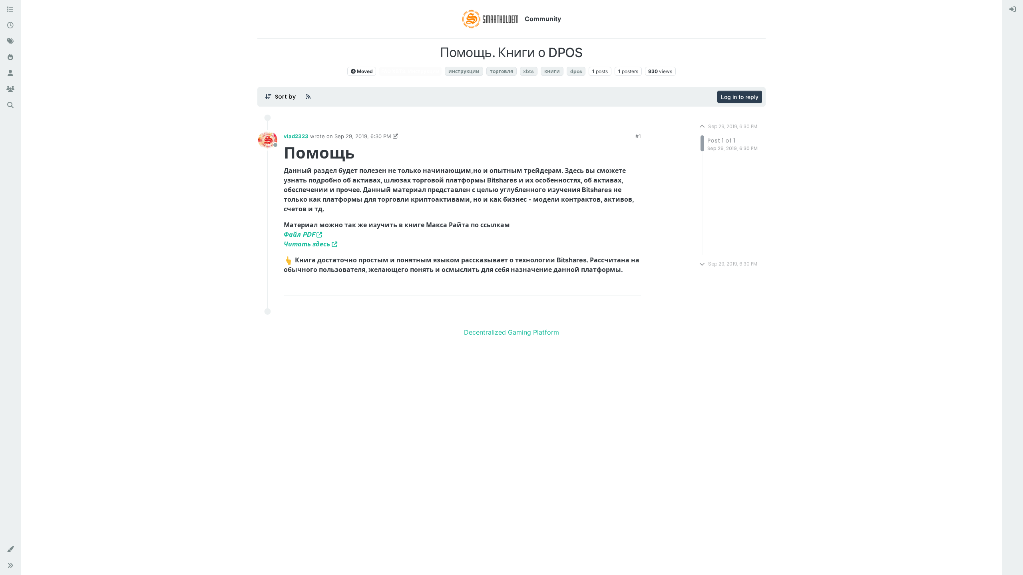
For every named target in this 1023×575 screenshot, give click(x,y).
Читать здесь (307, 244)
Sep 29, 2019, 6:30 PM (362, 136)
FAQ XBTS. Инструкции (410, 71)
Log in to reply (739, 96)
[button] (10, 549)
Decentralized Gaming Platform (511, 332)
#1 (638, 136)
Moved (364, 71)
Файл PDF (299, 234)
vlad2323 (296, 136)
